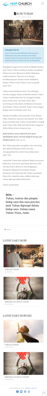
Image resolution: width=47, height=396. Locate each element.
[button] (42, 3)
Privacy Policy (31, 388)
